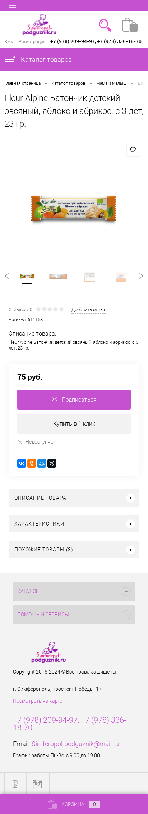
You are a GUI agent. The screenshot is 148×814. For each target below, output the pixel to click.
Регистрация (32, 41)
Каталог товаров (45, 59)
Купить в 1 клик (74, 423)
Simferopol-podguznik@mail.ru (75, 744)
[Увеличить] (74, 211)
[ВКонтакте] (21, 463)
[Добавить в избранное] (132, 150)
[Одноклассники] (31, 463)
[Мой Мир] (41, 463)
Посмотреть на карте (37, 701)
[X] (51, 463)
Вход (9, 41)
